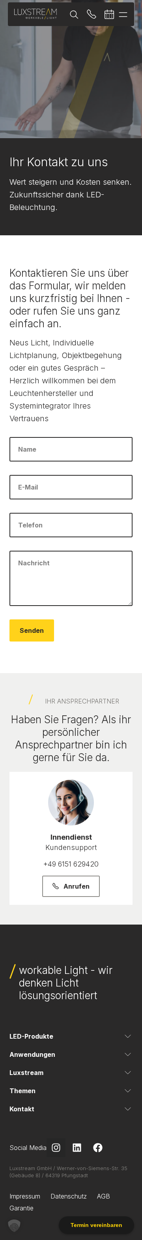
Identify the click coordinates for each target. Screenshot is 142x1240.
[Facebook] (97, 1147)
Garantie (21, 1208)
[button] (14, 1226)
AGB (103, 1196)
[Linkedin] (76, 1147)
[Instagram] (56, 1147)
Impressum (24, 1196)
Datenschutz (68, 1196)
